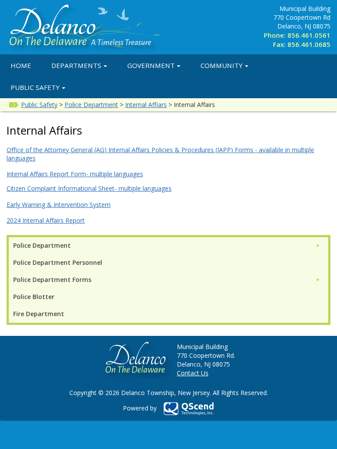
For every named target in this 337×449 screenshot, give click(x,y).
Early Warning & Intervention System (59, 204)
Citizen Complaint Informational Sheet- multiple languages (89, 188)
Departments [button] (76, 65)
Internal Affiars (146, 104)
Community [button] (222, 65)
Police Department (91, 104)
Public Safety (39, 104)
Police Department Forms (52, 279)
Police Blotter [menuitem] (33, 296)
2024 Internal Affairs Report (46, 220)
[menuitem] (167, 245)
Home (21, 65)
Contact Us (192, 373)
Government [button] (151, 65)
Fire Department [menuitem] (38, 314)
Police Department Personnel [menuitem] (57, 262)
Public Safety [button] (35, 87)
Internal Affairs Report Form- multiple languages (75, 174)
